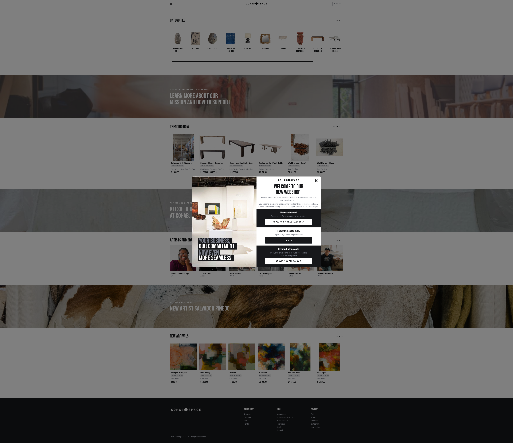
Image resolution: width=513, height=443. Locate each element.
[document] (256, 221)
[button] (317, 180)
